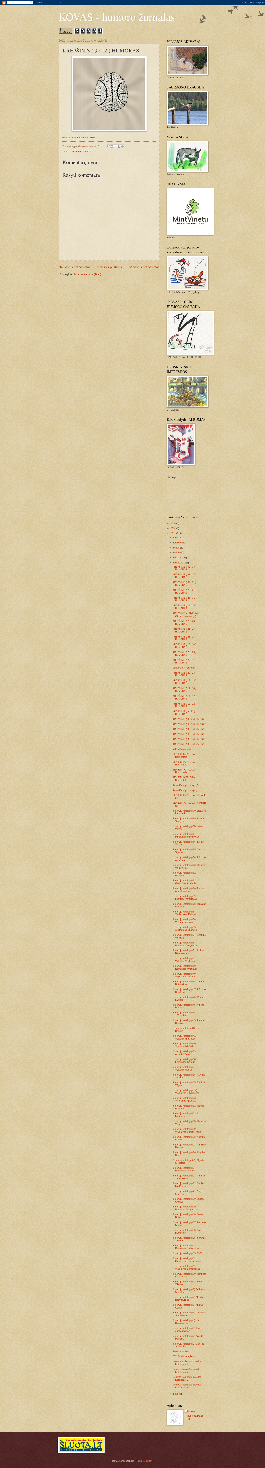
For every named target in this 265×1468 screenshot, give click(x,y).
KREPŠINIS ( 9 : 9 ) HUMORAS (189, 719)
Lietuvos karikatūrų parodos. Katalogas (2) (187, 1370)
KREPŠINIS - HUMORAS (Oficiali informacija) (186, 614)
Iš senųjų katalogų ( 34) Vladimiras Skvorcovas (186, 1091)
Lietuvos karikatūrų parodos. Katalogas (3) (187, 1362)
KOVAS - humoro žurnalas (117, 16)
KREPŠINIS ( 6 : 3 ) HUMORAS (189, 734)
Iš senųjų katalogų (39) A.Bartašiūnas (184, 1052)
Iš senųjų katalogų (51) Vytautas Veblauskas (185, 959)
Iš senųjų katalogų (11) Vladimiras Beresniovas (186, 1267)
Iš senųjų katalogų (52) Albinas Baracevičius (189, 951)
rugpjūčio (178, 542)
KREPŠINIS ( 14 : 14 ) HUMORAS (184, 689)
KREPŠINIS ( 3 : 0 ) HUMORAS (189, 744)
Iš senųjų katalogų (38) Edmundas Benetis (184, 1060)
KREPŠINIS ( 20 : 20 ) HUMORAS (184, 653)
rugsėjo (177, 537)
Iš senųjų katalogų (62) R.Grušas (184, 874)
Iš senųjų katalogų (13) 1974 (187, 1253)
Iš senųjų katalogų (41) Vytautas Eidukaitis (184, 1037)
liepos (176, 547)
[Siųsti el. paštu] (109, 146)
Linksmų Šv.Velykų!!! (184, 667)
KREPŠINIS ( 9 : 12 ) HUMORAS (184, 713)
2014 (173, 528)
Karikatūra (76, 151)
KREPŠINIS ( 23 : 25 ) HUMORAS (184, 630)
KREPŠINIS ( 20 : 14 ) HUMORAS (184, 674)
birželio (177, 552)
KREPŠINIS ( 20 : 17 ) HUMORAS (184, 661)
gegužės (178, 557)
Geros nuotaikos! (181, 1351)
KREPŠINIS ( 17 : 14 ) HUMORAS (184, 682)
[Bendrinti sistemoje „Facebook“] (119, 146)
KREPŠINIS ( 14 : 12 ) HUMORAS (184, 697)
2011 (173, 533)
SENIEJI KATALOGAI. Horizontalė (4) (184, 755)
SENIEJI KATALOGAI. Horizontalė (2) (184, 771)
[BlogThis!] (112, 146)
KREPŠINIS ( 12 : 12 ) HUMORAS (184, 705)
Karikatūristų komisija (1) (185, 790)
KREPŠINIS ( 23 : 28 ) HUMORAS (184, 622)
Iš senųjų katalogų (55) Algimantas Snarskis (185, 928)
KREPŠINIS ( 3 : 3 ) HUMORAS (189, 739)
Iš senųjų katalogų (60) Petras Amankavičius (188, 889)
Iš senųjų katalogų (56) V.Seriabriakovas (184, 920)
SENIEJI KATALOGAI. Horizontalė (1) (184, 778)
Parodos (87, 151)
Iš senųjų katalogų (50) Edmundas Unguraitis (185, 967)
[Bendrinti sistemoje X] (115, 146)
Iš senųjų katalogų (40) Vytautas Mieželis (184, 1045)
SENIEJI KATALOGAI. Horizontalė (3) (184, 763)
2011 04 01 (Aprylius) (184, 1356)
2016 (173, 523)
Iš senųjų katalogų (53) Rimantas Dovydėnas (185, 944)
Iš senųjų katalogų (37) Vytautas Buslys (184, 1068)
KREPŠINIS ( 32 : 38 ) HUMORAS (184, 568)
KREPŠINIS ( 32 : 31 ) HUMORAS (184, 583)
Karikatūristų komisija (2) (185, 785)
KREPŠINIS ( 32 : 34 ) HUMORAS (184, 576)
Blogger (148, 1461)
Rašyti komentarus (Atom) (87, 274)
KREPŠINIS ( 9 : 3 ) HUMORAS (189, 729)
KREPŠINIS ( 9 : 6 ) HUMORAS (189, 724)
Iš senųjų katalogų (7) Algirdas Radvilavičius (188, 1298)
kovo (176, 1394)
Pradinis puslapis (109, 267)
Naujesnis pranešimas (74, 267)
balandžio (178, 562)
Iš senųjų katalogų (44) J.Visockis (184, 1014)
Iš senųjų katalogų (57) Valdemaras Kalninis (184, 913)
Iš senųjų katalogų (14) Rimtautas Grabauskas (186, 1247)
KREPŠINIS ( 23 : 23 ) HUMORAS (184, 638)
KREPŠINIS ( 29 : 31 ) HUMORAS (184, 591)
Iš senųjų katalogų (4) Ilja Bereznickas (186, 1321)
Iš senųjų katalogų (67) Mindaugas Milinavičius (186, 835)
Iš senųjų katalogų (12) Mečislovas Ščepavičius (187, 1259)
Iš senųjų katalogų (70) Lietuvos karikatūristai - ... (189, 812)
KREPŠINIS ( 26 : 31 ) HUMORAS (184, 599)
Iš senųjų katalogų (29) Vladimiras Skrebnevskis (187, 1130)
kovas (191, 1411)
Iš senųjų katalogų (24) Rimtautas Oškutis (184, 1169)
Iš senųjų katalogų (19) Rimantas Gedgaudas (185, 1208)
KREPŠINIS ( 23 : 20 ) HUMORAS (184, 646)
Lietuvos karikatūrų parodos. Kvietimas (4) (187, 1386)
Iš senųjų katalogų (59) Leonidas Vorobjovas (185, 897)
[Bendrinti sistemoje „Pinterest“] (122, 146)
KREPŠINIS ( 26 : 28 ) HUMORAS (184, 607)
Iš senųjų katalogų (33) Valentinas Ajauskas (184, 1099)
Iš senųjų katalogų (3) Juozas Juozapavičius (188, 1329)
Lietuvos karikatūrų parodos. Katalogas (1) (187, 1378)
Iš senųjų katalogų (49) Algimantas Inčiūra (184, 975)
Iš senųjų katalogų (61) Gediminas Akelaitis (184, 882)
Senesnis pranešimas (144, 267)
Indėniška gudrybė (182, 749)
